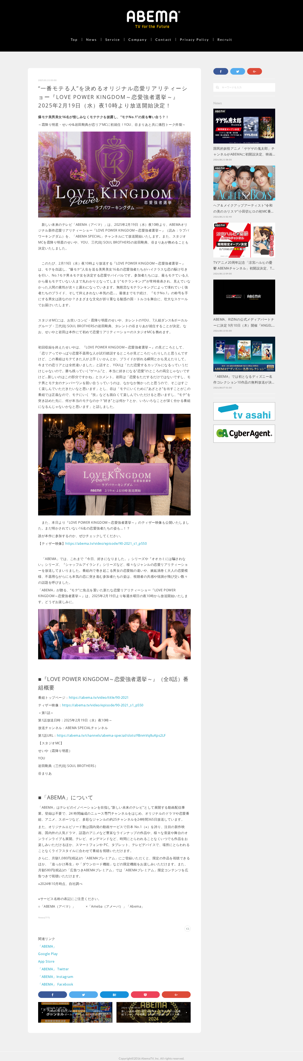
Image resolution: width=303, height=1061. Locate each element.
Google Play (48, 954)
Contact (163, 39)
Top (74, 39)
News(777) (44, 917)
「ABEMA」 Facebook (55, 984)
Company (137, 39)
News (91, 39)
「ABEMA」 (47, 946)
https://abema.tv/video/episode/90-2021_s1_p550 (106, 543)
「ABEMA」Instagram (55, 976)
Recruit (224, 39)
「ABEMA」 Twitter (53, 969)
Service (112, 39)
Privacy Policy (194, 39)
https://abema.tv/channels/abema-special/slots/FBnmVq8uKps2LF (111, 735)
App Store (46, 961)
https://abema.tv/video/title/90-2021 (99, 697)
